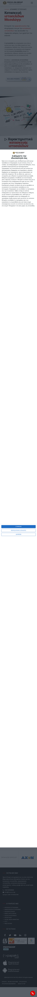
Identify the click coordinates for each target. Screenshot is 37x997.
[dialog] (18, 498)
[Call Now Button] (32, 993)
